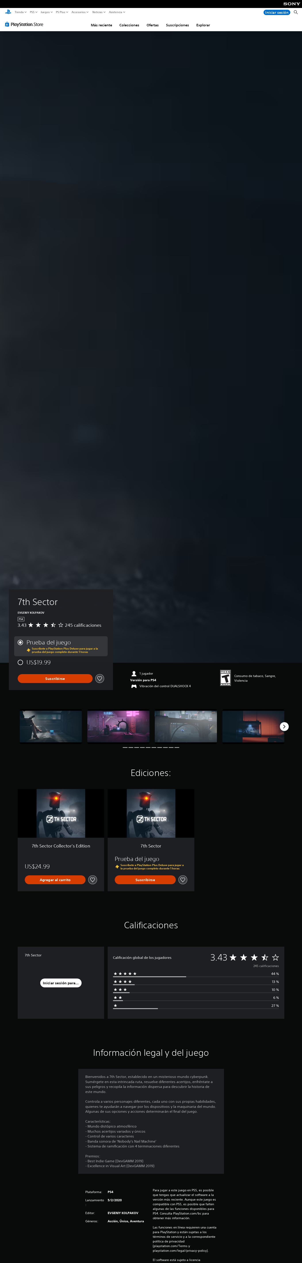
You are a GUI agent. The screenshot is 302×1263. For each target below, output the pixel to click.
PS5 (32, 12)
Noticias (97, 12)
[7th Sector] (51, 726)
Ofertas (153, 25)
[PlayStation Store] (25, 24)
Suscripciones (177, 25)
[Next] (284, 726)
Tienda (19, 12)
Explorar (203, 25)
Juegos (45, 12)
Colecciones (129, 25)
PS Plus (60, 12)
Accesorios (78, 12)
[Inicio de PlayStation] (8, 12)
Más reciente (101, 25)
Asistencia (115, 12)
